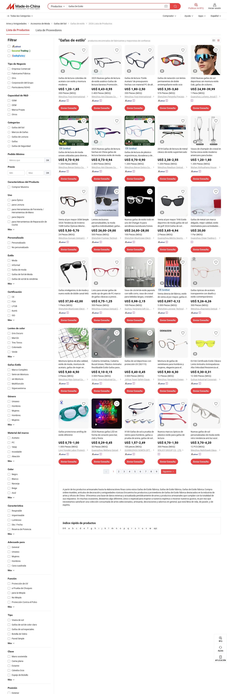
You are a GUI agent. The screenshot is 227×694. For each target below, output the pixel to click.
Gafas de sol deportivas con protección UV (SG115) (138, 362)
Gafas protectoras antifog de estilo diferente (72, 433)
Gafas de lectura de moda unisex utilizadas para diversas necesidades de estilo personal (73, 154)
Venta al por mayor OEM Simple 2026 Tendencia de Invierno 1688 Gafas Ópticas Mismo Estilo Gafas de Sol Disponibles (74, 223)
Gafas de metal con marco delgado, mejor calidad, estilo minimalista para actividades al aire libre (205, 223)
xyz (155, 528)
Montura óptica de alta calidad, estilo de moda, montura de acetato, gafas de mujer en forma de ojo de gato (73, 364)
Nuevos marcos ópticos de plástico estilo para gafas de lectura (171, 435)
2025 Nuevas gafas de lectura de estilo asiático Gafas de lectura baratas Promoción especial (106, 81)
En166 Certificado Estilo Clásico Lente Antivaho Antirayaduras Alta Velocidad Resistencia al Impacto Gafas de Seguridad (206, 364)
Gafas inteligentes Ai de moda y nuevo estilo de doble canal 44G (74, 292)
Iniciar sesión (214, 8)
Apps (200, 15)
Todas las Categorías (20, 15)
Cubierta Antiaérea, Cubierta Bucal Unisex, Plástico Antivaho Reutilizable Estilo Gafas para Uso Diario (107, 364)
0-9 (64, 528)
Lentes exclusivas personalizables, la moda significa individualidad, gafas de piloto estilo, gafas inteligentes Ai (106, 223)
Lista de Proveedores (49, 30)
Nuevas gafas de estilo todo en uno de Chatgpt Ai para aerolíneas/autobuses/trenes (139, 222)
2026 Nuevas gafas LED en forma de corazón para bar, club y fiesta (105, 435)
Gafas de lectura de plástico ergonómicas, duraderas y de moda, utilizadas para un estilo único (139, 154)
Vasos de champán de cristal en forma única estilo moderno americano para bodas (206, 152)
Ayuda (188, 15)
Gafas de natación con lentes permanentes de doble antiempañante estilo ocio (171, 81)
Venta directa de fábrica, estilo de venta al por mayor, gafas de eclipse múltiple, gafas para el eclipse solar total (172, 295)
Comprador (168, 15)
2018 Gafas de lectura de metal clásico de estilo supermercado (172, 150)
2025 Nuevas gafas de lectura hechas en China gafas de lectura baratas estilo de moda (106, 152)
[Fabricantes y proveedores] (23, 6)
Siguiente (167, 471)
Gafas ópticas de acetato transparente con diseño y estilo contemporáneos (203, 293)
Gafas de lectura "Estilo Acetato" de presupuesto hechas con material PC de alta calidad (139, 81)
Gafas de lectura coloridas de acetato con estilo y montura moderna (72, 81)
